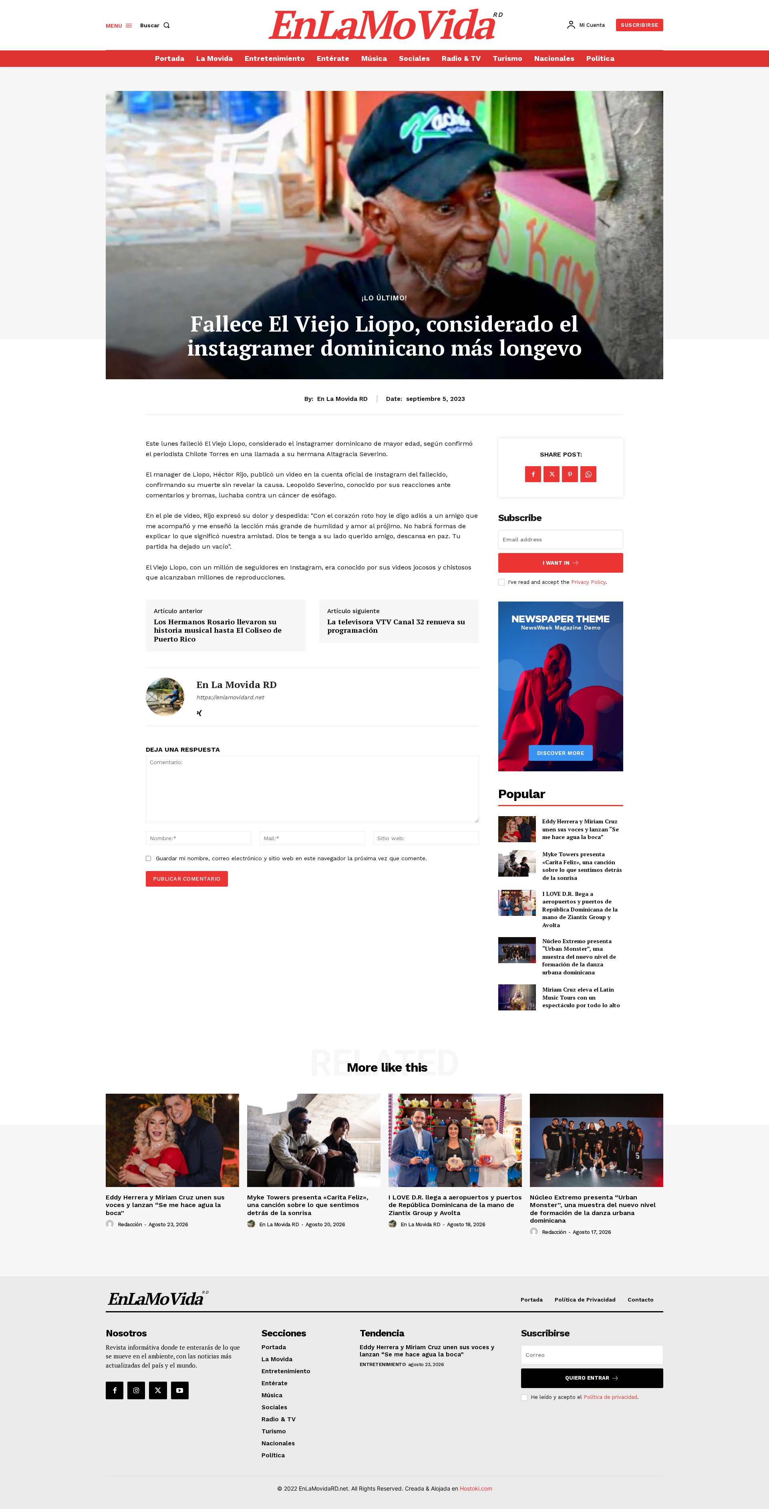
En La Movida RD (342, 398)
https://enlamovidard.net (230, 697)
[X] (552, 474)
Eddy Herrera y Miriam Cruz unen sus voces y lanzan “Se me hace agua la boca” (580, 829)
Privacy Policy (588, 582)
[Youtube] (180, 1390)
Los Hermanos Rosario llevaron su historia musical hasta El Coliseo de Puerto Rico (218, 631)
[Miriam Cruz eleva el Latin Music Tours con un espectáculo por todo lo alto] (516, 997)
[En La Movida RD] (165, 697)
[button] (156, 25)
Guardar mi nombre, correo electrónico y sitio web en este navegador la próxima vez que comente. (291, 858)
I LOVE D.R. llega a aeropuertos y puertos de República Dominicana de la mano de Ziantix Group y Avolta (580, 909)
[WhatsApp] (588, 474)
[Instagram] (136, 1390)
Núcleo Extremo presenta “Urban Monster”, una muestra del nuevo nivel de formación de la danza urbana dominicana (579, 956)
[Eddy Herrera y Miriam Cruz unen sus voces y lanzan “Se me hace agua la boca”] (516, 829)
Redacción (130, 1224)
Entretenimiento (383, 1364)
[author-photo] (111, 1224)
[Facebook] (533, 474)
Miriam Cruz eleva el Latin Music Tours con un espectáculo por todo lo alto (581, 997)
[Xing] (199, 711)
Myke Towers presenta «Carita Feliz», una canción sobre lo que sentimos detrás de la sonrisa (582, 865)
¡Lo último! (384, 298)
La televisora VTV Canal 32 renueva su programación (396, 626)
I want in (556, 563)
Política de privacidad (610, 1397)
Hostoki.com (476, 1488)
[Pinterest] (570, 474)
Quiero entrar (587, 1378)
